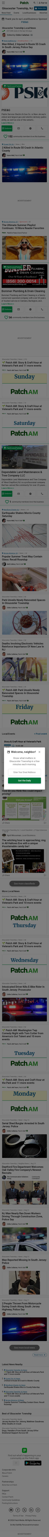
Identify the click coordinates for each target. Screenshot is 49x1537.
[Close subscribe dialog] (39, 751)
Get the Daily (24, 780)
